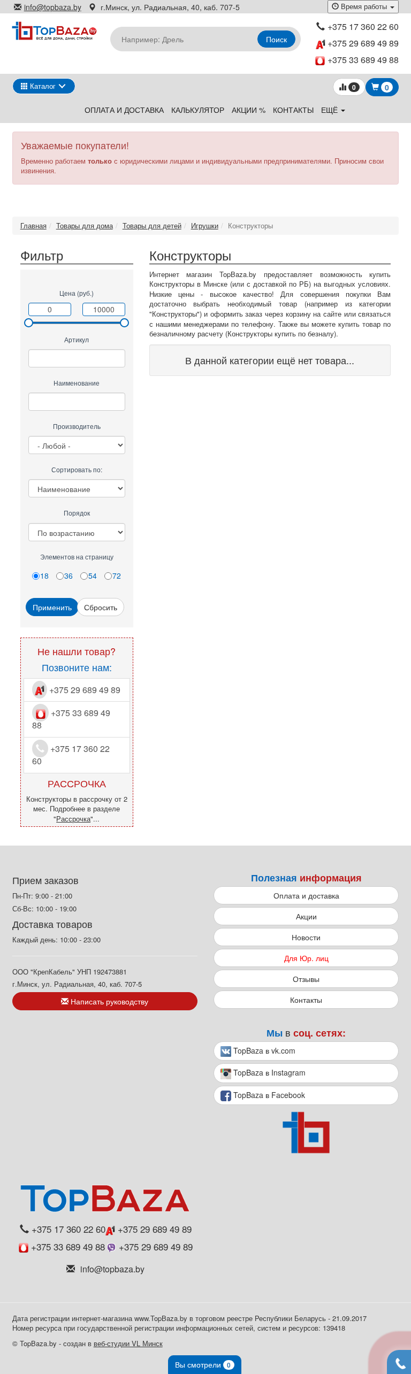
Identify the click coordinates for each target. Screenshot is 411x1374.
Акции (306, 916)
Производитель (77, 426)
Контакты (293, 109)
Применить (52, 607)
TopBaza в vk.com (263, 1050)
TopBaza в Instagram (268, 1072)
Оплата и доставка (124, 109)
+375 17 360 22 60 (363, 27)
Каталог (42, 86)
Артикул (76, 339)
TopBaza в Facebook (268, 1094)
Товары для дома (84, 225)
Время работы (364, 6)
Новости (306, 937)
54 (92, 575)
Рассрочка (73, 818)
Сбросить (100, 607)
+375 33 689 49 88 (363, 60)
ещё (330, 109)
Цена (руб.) (76, 292)
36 (68, 575)
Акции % (248, 109)
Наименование (77, 382)
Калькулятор (197, 109)
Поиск (276, 39)
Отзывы (306, 978)
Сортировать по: (76, 469)
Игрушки (204, 225)
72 (116, 575)
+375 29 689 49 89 (362, 43)
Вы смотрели (203, 1364)
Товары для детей (152, 225)
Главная (33, 225)
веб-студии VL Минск (128, 1343)
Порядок (77, 512)
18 (44, 575)
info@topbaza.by (52, 7)
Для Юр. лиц (306, 958)
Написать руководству (108, 1001)
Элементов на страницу (76, 556)
